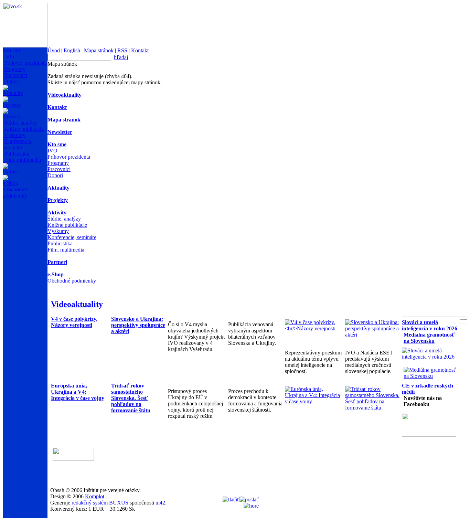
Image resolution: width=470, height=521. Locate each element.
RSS (122, 50)
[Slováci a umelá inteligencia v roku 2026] (430, 357)
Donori (12, 81)
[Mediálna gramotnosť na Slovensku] (432, 376)
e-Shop (10, 183)
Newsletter (59, 132)
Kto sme (12, 50)
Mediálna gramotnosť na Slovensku (429, 338)
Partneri (11, 171)
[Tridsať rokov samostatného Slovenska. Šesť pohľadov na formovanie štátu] (373, 408)
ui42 (160, 503)
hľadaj (121, 57)
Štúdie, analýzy (21, 123)
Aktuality (13, 93)
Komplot (94, 496)
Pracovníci (15, 75)
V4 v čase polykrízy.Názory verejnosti (74, 322)
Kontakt (140, 50)
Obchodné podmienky (15, 193)
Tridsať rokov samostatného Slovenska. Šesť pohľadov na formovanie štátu (130, 398)
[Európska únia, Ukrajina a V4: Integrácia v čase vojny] (313, 401)
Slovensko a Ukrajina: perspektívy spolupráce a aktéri (138, 325)
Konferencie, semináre (17, 144)
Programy (14, 69)
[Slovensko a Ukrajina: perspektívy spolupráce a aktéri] (373, 335)
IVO (9, 57)
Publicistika (16, 154)
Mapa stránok (99, 50)
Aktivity (12, 116)
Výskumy (14, 135)
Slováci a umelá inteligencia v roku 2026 (429, 325)
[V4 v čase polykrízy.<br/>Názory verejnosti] (313, 328)
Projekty (12, 105)
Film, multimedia (22, 160)
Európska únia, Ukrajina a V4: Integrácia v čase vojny (77, 392)
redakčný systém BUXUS (100, 503)
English (72, 50)
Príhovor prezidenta (25, 63)
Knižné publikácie (24, 129)
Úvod (53, 50)
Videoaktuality (64, 95)
